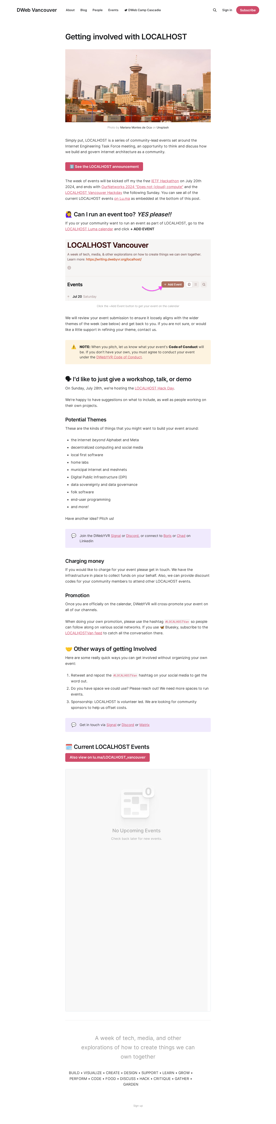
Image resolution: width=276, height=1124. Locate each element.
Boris (167, 536)
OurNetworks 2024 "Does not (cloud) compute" (142, 187)
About (70, 10)
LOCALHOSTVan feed (83, 633)
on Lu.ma (122, 198)
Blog (83, 10)
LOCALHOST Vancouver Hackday (93, 192)
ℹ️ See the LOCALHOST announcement (104, 166)
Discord (132, 536)
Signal (116, 536)
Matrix (144, 725)
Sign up (138, 1105)
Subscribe (248, 10)
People (98, 10)
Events (113, 10)
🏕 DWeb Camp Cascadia (142, 10)
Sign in (227, 10)
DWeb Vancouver (37, 10)
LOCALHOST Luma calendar (89, 229)
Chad (181, 536)
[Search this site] (215, 10)
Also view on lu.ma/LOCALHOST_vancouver (107, 757)
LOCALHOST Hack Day (154, 388)
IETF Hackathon (165, 181)
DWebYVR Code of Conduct (119, 357)
